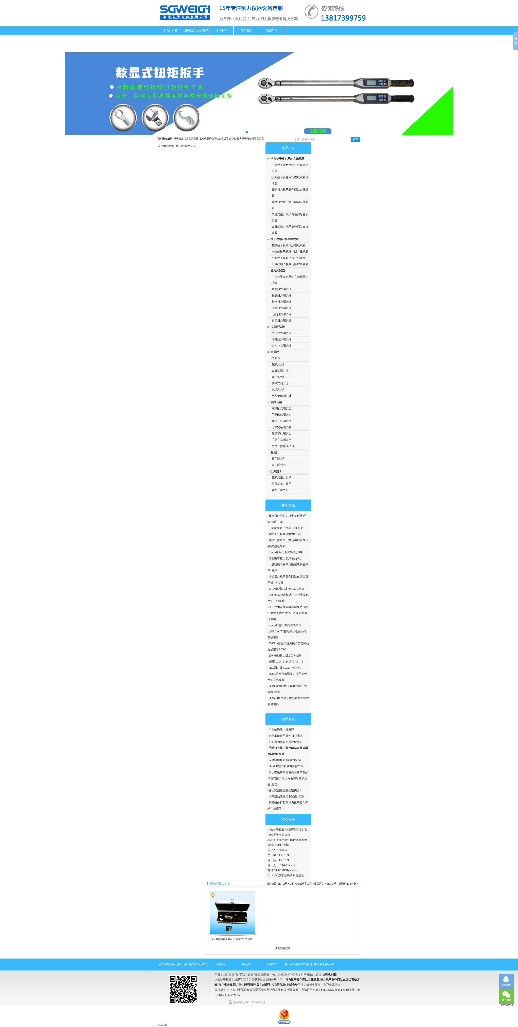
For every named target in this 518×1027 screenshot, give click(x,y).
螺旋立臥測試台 (281, 421)
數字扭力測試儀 (281, 289)
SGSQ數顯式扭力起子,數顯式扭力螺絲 (232, 939)
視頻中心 (221, 30)
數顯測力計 (279, 364)
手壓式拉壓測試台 (283, 446)
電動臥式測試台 (281, 408)
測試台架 (276, 402)
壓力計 (275, 452)
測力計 (275, 351)
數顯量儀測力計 (281, 395)
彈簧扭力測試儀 (281, 308)
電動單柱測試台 (281, 433)
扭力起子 (276, 471)
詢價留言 (271, 30)
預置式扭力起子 (281, 483)
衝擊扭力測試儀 (281, 320)
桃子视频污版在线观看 (186, 138)
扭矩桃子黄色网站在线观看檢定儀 (218, 138)
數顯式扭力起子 (281, 477)
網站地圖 (330, 974)
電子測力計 (279, 377)
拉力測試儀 (278, 326)
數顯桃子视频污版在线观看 (289, 245)
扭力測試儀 (278, 270)
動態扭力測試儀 (281, 301)
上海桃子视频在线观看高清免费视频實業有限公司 (261, 989)
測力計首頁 (170, 30)
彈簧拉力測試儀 (281, 339)
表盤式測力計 (280, 370)
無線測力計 (279, 389)
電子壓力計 (279, 465)
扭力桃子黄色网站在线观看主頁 (295, 883)
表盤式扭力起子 (281, 490)
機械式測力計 (280, 383)
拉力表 (276, 358)
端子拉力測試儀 (281, 333)
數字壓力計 (279, 458)
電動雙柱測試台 (281, 427)
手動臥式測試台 (281, 414)
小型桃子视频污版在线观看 (289, 257)
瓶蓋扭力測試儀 (281, 295)
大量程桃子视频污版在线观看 (290, 264)
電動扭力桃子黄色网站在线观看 (178, 146)
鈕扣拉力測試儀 (281, 345)
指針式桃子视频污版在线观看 (290, 251)
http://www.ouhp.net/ (333, 989)
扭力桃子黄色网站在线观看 (288, 158)
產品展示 (246, 30)
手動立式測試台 (281, 439)
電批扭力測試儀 (281, 314)
